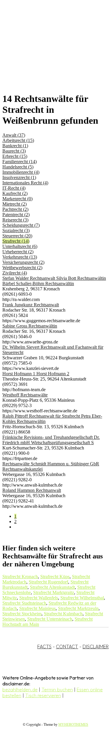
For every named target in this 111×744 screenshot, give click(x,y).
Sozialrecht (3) (16, 230)
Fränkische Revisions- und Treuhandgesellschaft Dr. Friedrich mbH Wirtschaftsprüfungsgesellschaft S (51, 440)
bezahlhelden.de (20, 689)
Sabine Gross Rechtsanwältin (29, 325)
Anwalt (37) (13, 135)
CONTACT (67, 646)
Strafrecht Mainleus (37, 608)
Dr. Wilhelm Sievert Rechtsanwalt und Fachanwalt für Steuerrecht (52, 350)
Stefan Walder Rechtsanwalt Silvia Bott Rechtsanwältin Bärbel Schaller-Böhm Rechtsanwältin (54, 281)
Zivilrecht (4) (14, 272)
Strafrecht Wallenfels (38, 597)
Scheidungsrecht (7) (21, 225)
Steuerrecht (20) (17, 235)
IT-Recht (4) (13, 188)
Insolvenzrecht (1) (19, 177)
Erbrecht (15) (14, 156)
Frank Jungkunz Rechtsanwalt (30, 304)
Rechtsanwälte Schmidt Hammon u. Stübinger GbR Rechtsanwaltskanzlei (50, 466)
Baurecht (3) (14, 150)
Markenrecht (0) (17, 198)
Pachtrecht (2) (15, 209)
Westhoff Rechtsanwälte (25, 394)
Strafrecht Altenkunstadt (52, 587)
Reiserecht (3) (15, 219)
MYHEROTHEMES (73, 724)
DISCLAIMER (96, 646)
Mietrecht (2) (14, 203)
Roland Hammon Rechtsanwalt (31, 490)
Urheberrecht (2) (17, 251)
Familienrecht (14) (19, 161)
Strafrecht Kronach (20, 576)
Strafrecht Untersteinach (49, 618)
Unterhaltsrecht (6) (19, 246)
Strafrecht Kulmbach (63, 613)
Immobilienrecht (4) (20, 172)
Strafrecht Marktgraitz (53, 592)
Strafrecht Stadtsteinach (24, 603)
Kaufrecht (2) (15, 193)
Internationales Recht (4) (25, 182)
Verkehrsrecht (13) (19, 256)
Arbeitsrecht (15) (18, 140)
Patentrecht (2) (16, 214)
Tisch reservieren (43, 695)
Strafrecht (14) (15, 241)
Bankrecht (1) (15, 145)
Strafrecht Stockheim (21, 613)
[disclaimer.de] (49, 53)
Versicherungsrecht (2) (23, 262)
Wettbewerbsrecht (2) (22, 267)
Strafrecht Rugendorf (48, 581)
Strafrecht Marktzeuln (78, 608)
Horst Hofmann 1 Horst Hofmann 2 (35, 373)
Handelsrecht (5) (17, 166)
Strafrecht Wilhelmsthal (82, 597)
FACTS (44, 646)
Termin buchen (57, 689)
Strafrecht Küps (55, 576)
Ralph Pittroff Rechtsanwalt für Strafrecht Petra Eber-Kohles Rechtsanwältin (52, 419)
